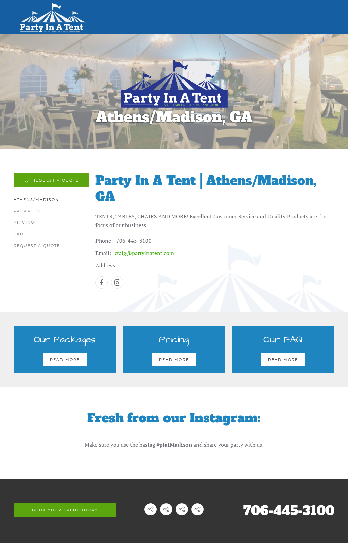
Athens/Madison (36, 199)
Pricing (24, 222)
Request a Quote (37, 245)
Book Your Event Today (65, 510)
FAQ (19, 234)
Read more (65, 359)
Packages (27, 211)
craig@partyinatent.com (144, 253)
